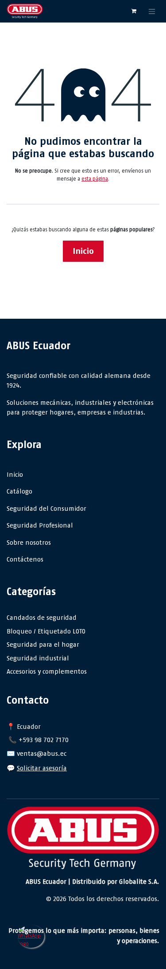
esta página (94, 179)
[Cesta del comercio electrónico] (134, 11)
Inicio (83, 251)
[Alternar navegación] (151, 11)
